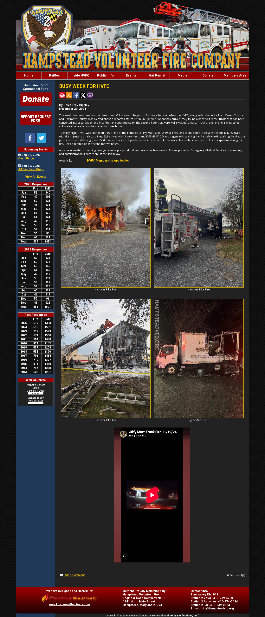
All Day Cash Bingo (31, 169)
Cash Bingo (26, 158)
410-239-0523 (220, 605)
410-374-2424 (228, 601)
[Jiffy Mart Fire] (199, 417)
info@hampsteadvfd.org (217, 608)
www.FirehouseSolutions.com (69, 604)
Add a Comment (74, 575)
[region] (132, 75)
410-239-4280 (223, 598)
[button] (54, 75)
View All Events (35, 176)
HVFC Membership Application (108, 160)
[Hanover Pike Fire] (106, 286)
